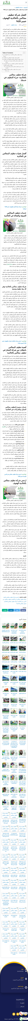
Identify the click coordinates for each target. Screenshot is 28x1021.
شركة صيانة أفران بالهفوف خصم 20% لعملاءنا (6, 863)
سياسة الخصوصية (20, 999)
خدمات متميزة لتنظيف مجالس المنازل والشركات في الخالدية (14, 67)
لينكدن (10, 611)
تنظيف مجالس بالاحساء (6, 661)
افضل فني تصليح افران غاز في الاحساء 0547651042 (22, 808)
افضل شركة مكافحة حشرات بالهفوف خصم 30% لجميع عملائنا (14, 821)
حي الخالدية (20, 601)
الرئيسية (25, 7)
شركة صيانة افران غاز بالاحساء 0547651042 (22, 632)
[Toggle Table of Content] (23, 53)
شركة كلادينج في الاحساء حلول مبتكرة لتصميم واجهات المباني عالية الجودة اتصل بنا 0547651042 (14, 744)
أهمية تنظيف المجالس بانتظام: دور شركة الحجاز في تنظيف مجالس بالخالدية (13, 64)
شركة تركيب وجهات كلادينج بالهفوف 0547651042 (5, 717)
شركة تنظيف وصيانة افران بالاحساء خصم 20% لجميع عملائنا (22, 820)
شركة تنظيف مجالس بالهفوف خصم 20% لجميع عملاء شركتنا (22, 783)
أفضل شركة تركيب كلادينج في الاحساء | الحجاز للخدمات (22, 743)
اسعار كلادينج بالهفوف (22, 693)
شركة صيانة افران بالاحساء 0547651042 (6, 808)
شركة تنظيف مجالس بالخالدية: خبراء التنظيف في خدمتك (12, 55)
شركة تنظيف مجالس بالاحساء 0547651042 (14, 796)
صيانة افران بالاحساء (22, 756)
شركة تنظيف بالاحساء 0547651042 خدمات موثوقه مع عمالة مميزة (22, 771)
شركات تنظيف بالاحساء (22, 671)
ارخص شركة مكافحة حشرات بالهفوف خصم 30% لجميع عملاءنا (22, 863)
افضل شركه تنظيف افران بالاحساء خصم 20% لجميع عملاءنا (22, 848)
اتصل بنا (22, 1003)
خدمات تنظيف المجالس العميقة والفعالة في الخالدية (13, 59)
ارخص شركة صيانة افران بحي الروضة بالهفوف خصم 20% (22, 835)
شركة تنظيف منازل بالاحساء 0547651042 (14, 771)
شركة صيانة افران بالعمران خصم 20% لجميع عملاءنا (14, 848)
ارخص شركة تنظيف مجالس (13, 597)
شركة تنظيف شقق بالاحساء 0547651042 (6, 783)
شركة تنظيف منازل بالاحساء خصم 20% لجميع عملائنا (22, 796)
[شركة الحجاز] (7, 2)
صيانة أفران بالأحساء (5, 642)
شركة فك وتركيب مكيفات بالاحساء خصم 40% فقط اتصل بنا (5, 743)
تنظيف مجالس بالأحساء (14, 652)
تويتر (16, 611)
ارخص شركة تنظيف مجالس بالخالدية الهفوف (12, 69)
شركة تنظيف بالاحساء (22, 952)
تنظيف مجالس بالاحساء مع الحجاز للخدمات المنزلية (14, 729)
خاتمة (8, 70)
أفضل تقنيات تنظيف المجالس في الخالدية (11, 57)
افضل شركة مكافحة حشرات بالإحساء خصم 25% (22, 888)
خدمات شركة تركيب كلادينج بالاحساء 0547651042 (14, 632)
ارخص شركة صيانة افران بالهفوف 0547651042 (14, 808)
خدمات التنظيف (18, 7)
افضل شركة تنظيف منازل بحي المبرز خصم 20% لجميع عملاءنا (5, 835)
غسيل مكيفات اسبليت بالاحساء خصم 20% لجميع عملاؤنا (14, 758)
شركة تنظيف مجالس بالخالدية (10, 601)
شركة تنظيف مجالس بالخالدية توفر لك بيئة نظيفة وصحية (14, 61)
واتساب (4, 611)
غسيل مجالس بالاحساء (21, 603)
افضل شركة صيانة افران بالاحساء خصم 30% (22, 917)
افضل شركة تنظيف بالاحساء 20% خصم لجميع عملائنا (6, 821)
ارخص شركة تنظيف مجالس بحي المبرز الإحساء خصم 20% (14, 863)
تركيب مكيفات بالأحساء (22, 642)
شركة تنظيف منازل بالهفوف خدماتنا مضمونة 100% (6, 758)
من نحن (22, 1006)
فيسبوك (22, 611)
